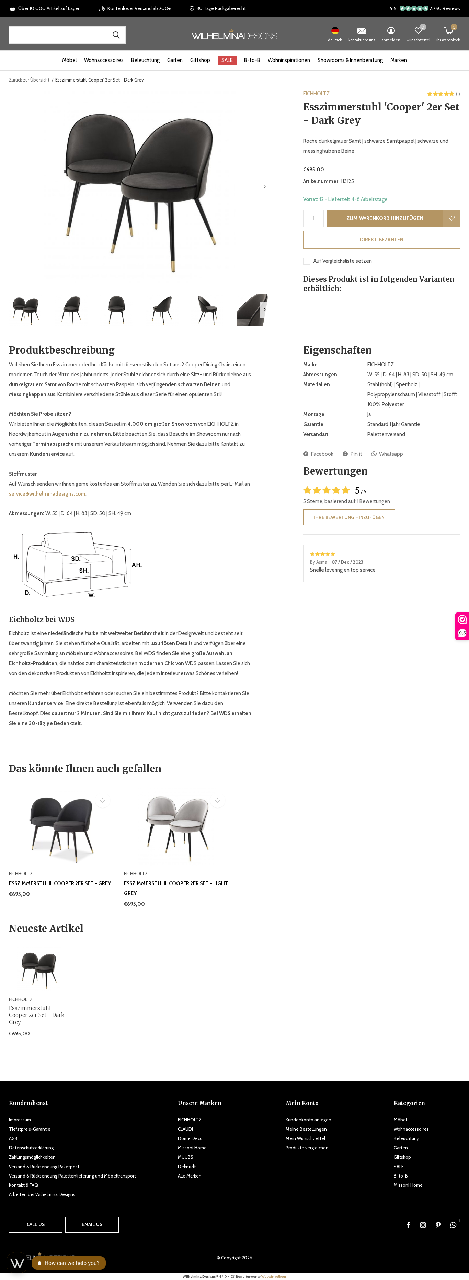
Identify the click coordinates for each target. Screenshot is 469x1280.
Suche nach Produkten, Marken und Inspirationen (116, 35)
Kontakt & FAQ (23, 1185)
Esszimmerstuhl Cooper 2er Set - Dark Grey (37, 1015)
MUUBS (185, 1157)
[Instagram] (423, 1225)
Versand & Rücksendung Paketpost (44, 1166)
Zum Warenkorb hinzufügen (384, 218)
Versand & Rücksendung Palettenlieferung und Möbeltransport (72, 1176)
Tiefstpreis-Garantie (29, 1129)
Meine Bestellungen (306, 1129)
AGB (13, 1138)
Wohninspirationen (289, 60)
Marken (398, 60)
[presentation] (265, 186)
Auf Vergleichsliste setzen (342, 261)
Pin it (356, 454)
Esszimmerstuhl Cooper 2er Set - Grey (60, 883)
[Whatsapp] (453, 1225)
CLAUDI (185, 1129)
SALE (227, 60)
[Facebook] (408, 1225)
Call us (36, 1224)
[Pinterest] (438, 1225)
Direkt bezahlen (382, 240)
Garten (175, 60)
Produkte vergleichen (307, 1147)
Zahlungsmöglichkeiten (32, 1157)
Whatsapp (391, 454)
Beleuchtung (145, 60)
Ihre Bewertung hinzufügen (349, 517)
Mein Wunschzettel (305, 1138)
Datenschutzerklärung (31, 1147)
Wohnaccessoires (104, 60)
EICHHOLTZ (316, 93)
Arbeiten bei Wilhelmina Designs (42, 1194)
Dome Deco (190, 1138)
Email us (92, 1224)
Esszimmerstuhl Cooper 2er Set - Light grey (176, 888)
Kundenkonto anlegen (308, 1119)
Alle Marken (190, 1176)
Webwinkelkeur (273, 1276)
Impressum (20, 1119)
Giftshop (200, 60)
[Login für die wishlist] (451, 218)
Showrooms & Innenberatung (350, 60)
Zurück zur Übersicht (29, 80)
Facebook (322, 454)
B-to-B (252, 60)
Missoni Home (192, 1147)
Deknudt (187, 1166)
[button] (26, 310)
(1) (458, 94)
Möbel (69, 60)
